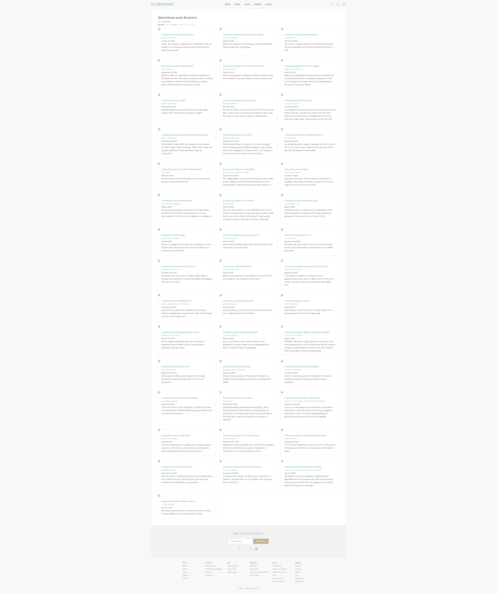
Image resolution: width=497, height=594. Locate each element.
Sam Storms (167, 69)
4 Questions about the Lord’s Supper (301, 66)
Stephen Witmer (169, 470)
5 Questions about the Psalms (237, 367)
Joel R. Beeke (167, 304)
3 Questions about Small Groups (176, 201)
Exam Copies (254, 575)
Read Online (232, 569)
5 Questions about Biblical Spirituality (302, 398)
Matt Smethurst (291, 304)
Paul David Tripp (292, 172)
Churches (208, 572)
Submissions (299, 578)
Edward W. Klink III (170, 270)
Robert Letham (230, 439)
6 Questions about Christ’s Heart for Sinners (244, 66)
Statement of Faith (279, 572)
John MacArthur (169, 104)
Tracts (247, 4)
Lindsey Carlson (230, 335)
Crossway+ (209, 575)
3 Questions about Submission (175, 435)
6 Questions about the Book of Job (300, 201)
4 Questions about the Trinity (298, 100)
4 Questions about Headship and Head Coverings (184, 135)
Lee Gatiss (227, 401)
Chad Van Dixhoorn (293, 470)
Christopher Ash (292, 204)
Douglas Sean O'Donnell (234, 370)
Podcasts (253, 566)
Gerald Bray (289, 38)
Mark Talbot (228, 204)
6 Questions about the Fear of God (239, 100)
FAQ (296, 575)
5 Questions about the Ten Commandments (181, 169)
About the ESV (233, 566)
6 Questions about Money (296, 169)
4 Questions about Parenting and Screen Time (306, 266)
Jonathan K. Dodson (170, 204)
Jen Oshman (290, 238)
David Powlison (230, 304)
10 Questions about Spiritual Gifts (177, 66)
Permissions (299, 581)
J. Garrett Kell (167, 504)
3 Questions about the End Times (177, 467)
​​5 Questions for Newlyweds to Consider (303, 467)
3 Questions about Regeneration (176, 301)
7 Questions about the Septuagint (239, 169)
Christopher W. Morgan (314, 401)
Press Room (254, 569)
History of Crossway (279, 569)
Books (237, 4)
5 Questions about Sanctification (238, 301)
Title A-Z (182, 25)
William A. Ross (242, 172)
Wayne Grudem (230, 238)
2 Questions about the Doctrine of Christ (242, 467)
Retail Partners (210, 566)
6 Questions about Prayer (173, 235)
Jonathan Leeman (292, 370)
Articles (257, 4)
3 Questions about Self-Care (297, 235)
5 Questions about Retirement (237, 266)
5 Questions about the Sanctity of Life (241, 235)
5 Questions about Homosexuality (177, 35)
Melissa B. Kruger (169, 439)
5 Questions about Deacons (297, 301)
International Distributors (214, 569)
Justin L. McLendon (293, 401)
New (167, 25)
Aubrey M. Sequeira (293, 69)
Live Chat (298, 569)
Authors (185, 575)
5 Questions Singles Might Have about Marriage (306, 332)
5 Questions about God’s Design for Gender (243, 35)
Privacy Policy (277, 578)
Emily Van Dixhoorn (293, 335)
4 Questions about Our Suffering (238, 201)
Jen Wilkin (166, 172)
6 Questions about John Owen (237, 398)
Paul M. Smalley (182, 304)
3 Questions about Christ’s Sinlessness (241, 435)
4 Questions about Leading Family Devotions (305, 435)
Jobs (274, 575)
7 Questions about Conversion (237, 135)
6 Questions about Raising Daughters (240, 332)
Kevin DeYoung (168, 38)
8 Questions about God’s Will (175, 367)
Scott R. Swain (291, 104)
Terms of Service (278, 581)
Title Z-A (191, 25)
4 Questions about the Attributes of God (303, 135)
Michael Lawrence (231, 138)
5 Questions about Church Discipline (301, 367)
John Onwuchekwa (170, 238)
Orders (297, 572)
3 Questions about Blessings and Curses (180, 332)
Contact (298, 566)
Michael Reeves (230, 104)
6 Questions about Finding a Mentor (178, 501)
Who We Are (277, 566)
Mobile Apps (232, 572)
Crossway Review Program (259, 572)
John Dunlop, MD (231, 270)
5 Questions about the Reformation (301, 35)
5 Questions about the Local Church (178, 266)
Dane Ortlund (229, 69)
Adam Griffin (290, 439)
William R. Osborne (170, 335)
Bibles (228, 4)
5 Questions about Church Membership (179, 398)
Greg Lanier (228, 172)
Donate (268, 4)
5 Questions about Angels (173, 100)
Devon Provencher (293, 270)
